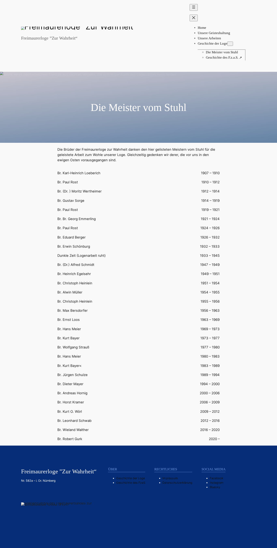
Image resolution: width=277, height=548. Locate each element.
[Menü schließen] (194, 18)
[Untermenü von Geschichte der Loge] (230, 44)
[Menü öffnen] (194, 7)
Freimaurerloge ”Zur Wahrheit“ (49, 38)
